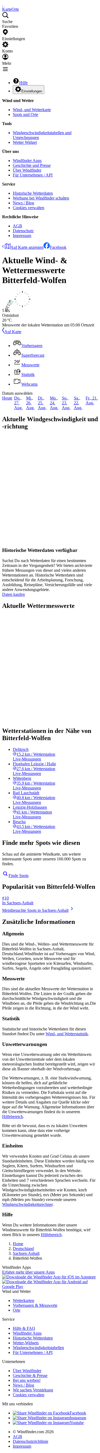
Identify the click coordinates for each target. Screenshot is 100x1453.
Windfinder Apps (27, 160)
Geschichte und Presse (32, 165)
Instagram (78, 1418)
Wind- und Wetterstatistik (67, 1034)
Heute (7, 398)
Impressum (22, 235)
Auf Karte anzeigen (26, 247)
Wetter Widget (25, 142)
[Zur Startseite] (2, 4)
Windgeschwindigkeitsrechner (27, 1204)
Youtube (77, 1422)
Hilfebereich (12, 1116)
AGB (17, 226)
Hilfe (23, 82)
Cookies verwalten (28, 207)
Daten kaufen (13, 594)
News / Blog (23, 203)
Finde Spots (19, 875)
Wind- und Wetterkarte (32, 109)
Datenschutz (23, 230)
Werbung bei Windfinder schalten (41, 198)
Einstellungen (31, 91)
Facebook (58, 247)
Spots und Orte (25, 114)
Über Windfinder (27, 170)
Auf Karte (12, 331)
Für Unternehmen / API (33, 175)
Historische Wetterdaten (33, 193)
